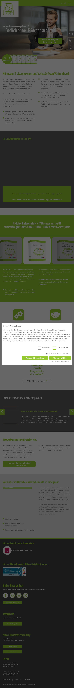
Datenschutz (55, 361)
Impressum (65, 361)
